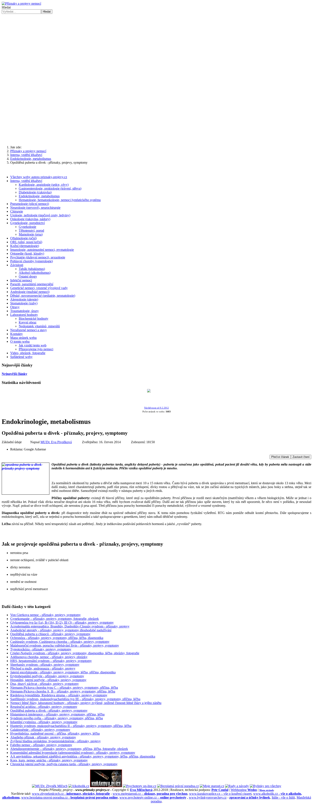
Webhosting (244, 790)
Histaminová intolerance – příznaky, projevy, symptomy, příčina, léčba (57, 714)
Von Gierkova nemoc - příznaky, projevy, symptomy (45, 615)
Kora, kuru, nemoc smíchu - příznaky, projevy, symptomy (49, 760)
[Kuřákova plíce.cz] (106, 786)
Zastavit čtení (301, 457)
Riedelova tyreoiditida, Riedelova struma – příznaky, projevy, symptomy (58, 695)
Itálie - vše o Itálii (283, 797)
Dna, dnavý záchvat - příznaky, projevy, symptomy (44, 684)
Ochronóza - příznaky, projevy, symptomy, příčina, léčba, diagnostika (56, 638)
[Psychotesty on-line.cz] (139, 786)
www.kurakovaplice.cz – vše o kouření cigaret (220, 793)
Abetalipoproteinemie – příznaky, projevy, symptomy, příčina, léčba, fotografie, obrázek (69, 749)
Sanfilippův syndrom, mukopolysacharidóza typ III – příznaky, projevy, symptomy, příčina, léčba (75, 699)
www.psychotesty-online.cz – (152, 797)
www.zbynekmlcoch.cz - (71, 793)
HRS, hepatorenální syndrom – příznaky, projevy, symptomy (51, 661)
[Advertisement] (156, 45)
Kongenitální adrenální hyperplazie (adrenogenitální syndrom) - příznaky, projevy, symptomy (72, 752)
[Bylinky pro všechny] (265, 786)
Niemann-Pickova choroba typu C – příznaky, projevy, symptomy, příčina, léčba (64, 687)
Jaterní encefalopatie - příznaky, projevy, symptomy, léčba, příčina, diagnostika (63, 672)
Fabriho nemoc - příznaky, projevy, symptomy (41, 745)
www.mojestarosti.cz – (150, 793)
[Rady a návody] (237, 786)
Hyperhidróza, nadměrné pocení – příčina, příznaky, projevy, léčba (55, 733)
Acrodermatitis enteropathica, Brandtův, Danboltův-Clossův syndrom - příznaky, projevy (69, 626)
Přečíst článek (280, 457)
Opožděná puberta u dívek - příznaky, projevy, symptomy (49, 710)
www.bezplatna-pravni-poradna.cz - (69, 797)
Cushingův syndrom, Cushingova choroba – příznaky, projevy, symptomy (59, 641)
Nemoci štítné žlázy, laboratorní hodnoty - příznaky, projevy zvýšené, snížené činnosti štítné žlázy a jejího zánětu (85, 703)
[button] (8, 109)
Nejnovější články (14, 374)
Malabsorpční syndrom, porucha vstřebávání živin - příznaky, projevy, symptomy (64, 645)
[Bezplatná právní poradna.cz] (178, 786)
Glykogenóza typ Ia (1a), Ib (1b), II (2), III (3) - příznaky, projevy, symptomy (62, 622)
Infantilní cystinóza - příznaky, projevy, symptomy (44, 722)
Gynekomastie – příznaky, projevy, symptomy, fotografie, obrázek (54, 618)
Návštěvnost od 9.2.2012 (156, 408)
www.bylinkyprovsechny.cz (208, 797)
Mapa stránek (266, 790)
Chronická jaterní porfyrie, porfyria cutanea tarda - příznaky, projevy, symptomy (64, 764)
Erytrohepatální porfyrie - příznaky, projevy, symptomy (47, 676)
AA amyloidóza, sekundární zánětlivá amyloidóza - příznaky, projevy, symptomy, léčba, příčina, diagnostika (82, 756)
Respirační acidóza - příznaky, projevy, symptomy (43, 706)
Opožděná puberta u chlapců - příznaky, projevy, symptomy (50, 634)
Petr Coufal (219, 790)
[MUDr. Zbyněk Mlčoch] (49, 786)
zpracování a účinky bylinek (249, 797)
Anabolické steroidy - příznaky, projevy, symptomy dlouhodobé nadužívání (60, 630)
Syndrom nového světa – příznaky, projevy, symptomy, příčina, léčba (56, 718)
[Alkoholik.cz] (78, 786)
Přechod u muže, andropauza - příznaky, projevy (42, 668)
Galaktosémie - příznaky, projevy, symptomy (40, 729)
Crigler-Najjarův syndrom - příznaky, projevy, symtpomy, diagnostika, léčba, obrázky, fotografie (74, 653)
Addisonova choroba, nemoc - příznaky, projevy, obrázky (49, 657)
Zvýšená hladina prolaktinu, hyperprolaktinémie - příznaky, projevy (55, 741)
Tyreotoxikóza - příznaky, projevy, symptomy (40, 649)
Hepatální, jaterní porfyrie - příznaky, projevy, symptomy (48, 680)
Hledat (6, 7)
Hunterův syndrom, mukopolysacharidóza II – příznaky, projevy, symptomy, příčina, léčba (70, 726)
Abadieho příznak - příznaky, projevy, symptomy (43, 737)
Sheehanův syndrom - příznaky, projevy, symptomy (44, 664)
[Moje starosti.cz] (212, 786)
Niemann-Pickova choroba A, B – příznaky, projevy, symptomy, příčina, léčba (62, 691)
